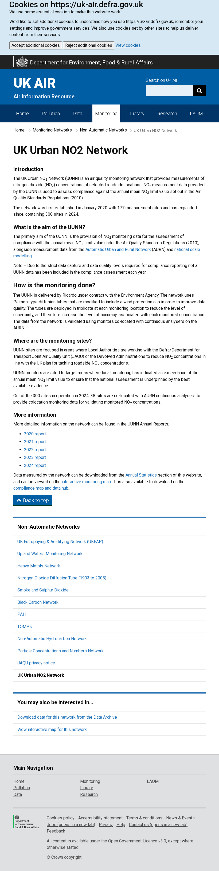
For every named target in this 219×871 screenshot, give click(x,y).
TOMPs (24, 626)
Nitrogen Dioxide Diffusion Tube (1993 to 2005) (61, 577)
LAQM (196, 113)
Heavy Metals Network (38, 565)
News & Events (180, 817)
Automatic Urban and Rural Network (118, 249)
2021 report (35, 441)
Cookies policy (61, 817)
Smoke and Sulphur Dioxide (43, 590)
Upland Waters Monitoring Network (50, 553)
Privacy (106, 824)
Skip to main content (3, 58)
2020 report (35, 433)
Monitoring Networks (52, 130)
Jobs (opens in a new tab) (71, 824)
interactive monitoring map (86, 481)
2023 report (35, 457)
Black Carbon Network (37, 602)
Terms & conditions (144, 817)
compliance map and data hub (40, 488)
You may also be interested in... (55, 702)
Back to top (35, 500)
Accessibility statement (100, 817)
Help (120, 824)
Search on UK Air (161, 80)
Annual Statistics (141, 475)
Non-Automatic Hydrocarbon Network (52, 638)
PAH (21, 614)
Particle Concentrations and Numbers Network (60, 650)
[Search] (199, 90)
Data (77, 113)
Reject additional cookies (88, 45)
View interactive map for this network (52, 729)
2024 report (35, 465)
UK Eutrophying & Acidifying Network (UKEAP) (60, 541)
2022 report (35, 449)
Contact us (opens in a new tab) (158, 824)
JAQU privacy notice (36, 662)
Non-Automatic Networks (103, 130)
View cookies (128, 45)
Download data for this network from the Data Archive (67, 717)
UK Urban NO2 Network (40, 675)
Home (22, 113)
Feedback (56, 831)
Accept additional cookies (35, 45)
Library (137, 113)
